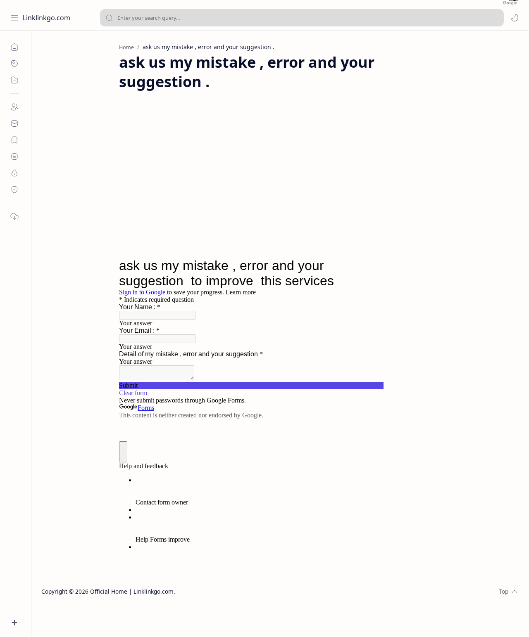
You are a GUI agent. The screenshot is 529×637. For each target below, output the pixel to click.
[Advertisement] (280, 166)
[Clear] (496, 17)
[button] (514, 18)
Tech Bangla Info (232, 591)
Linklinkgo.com (46, 17)
